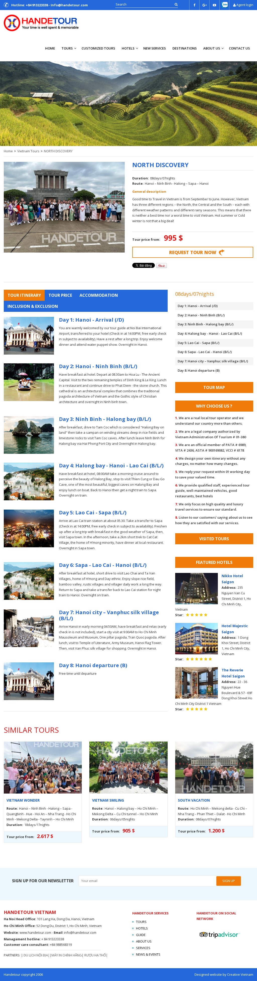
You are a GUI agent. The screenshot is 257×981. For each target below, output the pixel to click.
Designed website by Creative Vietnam (224, 974)
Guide (141, 935)
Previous (6, 102)
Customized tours (98, 48)
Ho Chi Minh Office (19, 925)
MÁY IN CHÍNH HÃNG (66, 955)
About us (211, 48)
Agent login (244, 5)
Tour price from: (146, 239)
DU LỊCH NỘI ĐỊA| (37, 955)
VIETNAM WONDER (23, 800)
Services (143, 948)
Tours (67, 48)
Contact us (239, 48)
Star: (179, 615)
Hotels (128, 48)
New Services (154, 48)
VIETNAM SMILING (108, 800)
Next (250, 102)
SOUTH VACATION (194, 800)
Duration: (140, 178)
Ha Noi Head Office (19, 919)
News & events (148, 954)
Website (11, 932)
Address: (229, 587)
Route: (138, 183)
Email (58, 932)
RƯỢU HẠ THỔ (95, 955)
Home (50, 48)
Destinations (184, 48)
